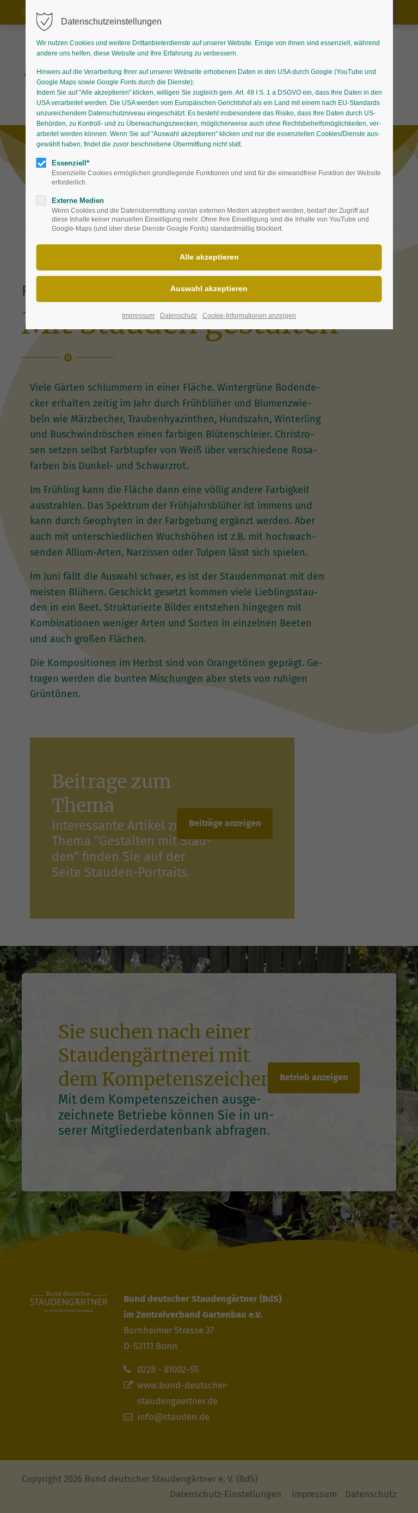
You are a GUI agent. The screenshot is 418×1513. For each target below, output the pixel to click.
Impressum (138, 315)
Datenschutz (178, 315)
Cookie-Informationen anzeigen (249, 315)
